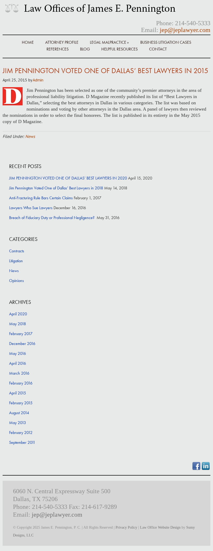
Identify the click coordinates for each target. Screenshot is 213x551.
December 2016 (22, 343)
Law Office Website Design (160, 527)
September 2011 (22, 442)
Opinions (16, 280)
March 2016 (19, 373)
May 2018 (17, 323)
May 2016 (17, 353)
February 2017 (20, 333)
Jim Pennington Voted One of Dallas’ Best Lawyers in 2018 (56, 188)
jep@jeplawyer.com (185, 30)
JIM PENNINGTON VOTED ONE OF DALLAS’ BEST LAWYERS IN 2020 (68, 178)
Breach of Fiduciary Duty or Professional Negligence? (52, 217)
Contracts (16, 251)
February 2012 (20, 432)
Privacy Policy (126, 527)
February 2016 (20, 383)
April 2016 (17, 363)
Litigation (16, 261)
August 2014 (19, 412)
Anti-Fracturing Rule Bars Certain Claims (41, 198)
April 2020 (18, 314)
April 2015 (17, 393)
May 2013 (17, 422)
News (30, 136)
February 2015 (20, 403)
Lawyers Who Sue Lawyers (30, 207)
